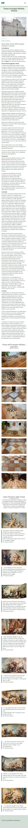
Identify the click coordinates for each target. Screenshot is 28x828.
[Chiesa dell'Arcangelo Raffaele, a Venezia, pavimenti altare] (14, 359)
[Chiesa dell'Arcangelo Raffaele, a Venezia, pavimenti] (14, 411)
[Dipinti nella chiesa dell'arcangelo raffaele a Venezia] (14, 520)
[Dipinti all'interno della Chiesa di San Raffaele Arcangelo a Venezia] (14, 626)
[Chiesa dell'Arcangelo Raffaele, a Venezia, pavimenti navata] (14, 394)
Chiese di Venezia (5, 41)
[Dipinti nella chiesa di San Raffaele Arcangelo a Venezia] (14, 697)
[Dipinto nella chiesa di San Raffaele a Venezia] (14, 731)
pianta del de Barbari (13, 167)
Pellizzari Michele (2, 3)
